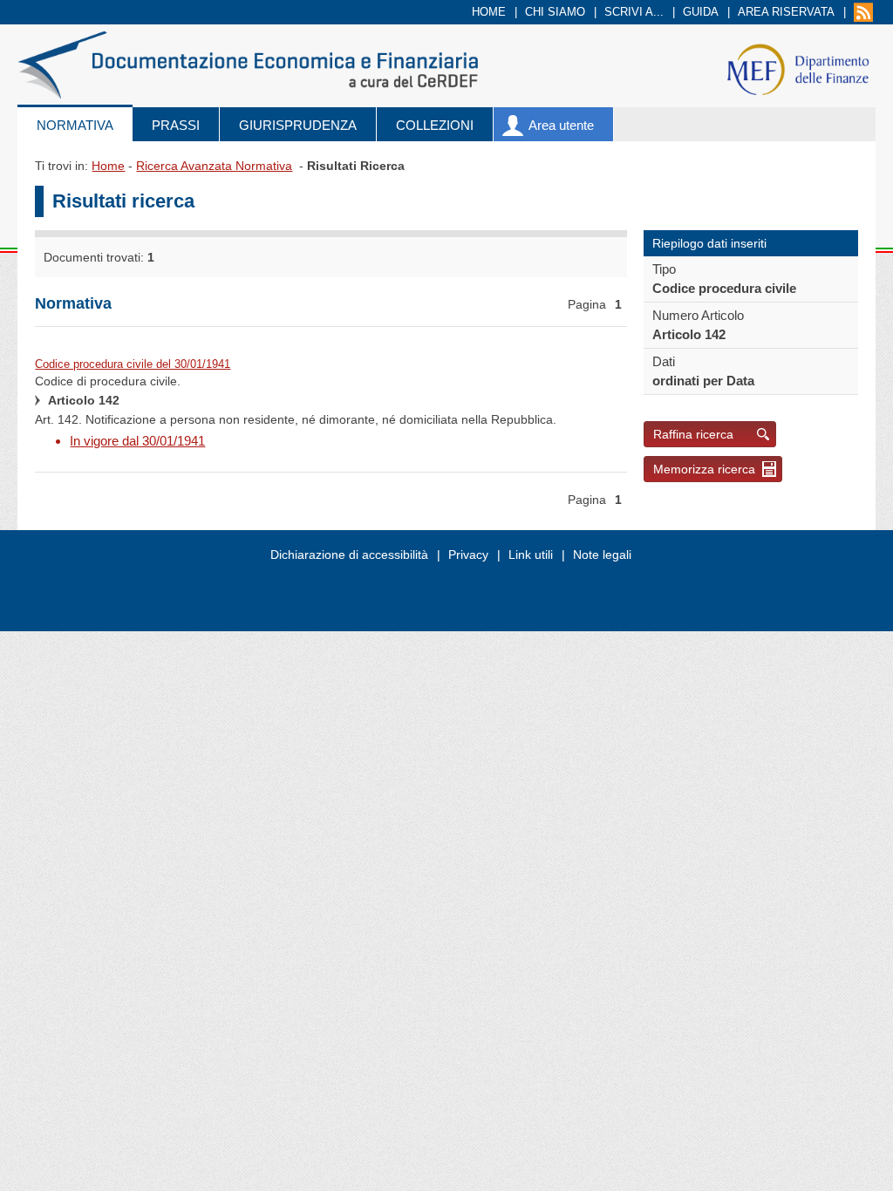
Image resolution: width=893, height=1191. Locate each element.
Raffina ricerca (693, 434)
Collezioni (435, 125)
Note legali (602, 554)
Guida (701, 11)
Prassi (176, 125)
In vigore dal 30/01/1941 (137, 440)
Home (489, 11)
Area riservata (786, 11)
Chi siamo (555, 11)
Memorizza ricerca (704, 469)
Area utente (561, 125)
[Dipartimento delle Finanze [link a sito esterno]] (797, 68)
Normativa (75, 125)
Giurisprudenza (298, 125)
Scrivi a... (634, 11)
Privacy (468, 554)
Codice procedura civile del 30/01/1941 (132, 364)
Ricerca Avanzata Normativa (214, 166)
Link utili (530, 554)
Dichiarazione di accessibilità (349, 554)
